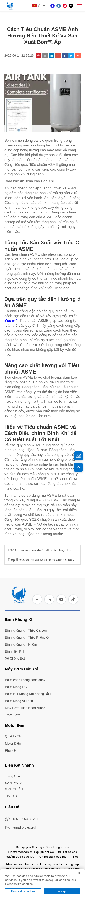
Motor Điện (15, 725)
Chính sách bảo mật (53, 856)
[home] (18, 601)
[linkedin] (58, 6)
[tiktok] (71, 6)
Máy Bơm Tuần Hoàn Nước (25, 708)
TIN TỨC (11, 796)
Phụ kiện (11, 750)
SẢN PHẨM (13, 783)
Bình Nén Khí (14, 651)
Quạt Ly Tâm (14, 736)
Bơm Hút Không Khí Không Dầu (28, 694)
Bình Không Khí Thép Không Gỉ (27, 637)
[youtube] (65, 6)
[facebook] (52, 6)
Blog (76, 856)
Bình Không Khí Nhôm (21, 644)
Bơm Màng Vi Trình (19, 701)
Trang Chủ (12, 776)
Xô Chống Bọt (15, 658)
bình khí (10, 321)
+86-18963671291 (25, 819)
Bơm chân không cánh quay (25, 680)
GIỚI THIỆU (14, 789)
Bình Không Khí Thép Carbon (26, 630)
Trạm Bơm (12, 715)
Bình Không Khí (20, 619)
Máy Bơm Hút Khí (21, 669)
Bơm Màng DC (16, 687)
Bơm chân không (48, 500)
